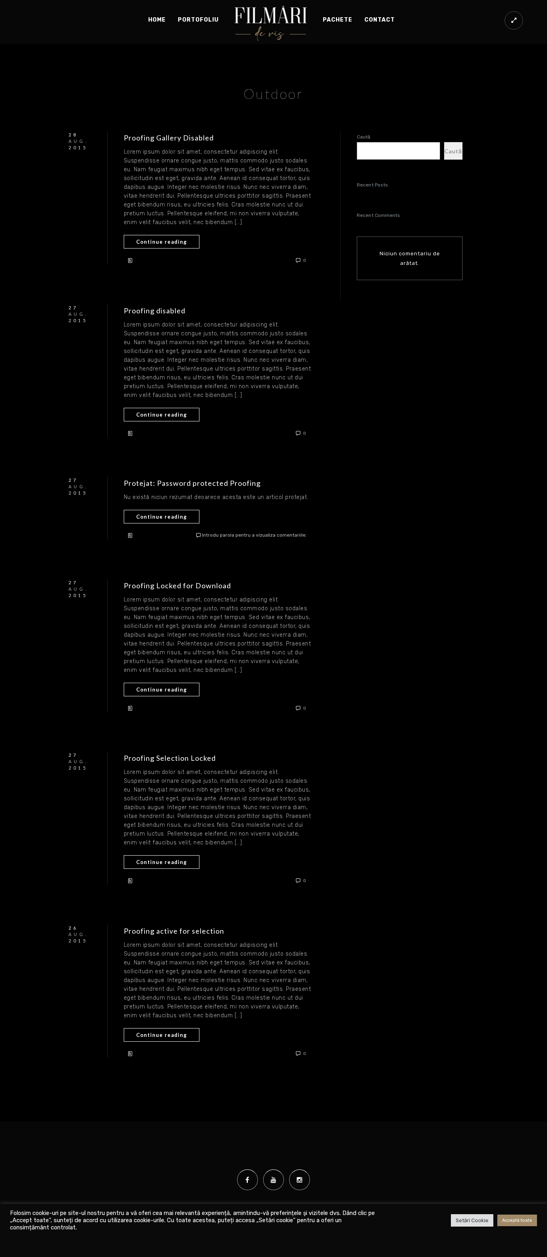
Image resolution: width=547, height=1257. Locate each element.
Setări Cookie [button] (472, 1220)
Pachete (337, 19)
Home (157, 19)
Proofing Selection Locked (170, 758)
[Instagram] (300, 1180)
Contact (379, 19)
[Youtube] (273, 1180)
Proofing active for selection (174, 930)
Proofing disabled (154, 310)
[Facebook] (247, 1180)
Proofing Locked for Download (177, 585)
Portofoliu (198, 19)
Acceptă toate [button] (517, 1220)
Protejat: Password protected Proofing (192, 483)
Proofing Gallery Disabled (169, 137)
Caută (364, 137)
